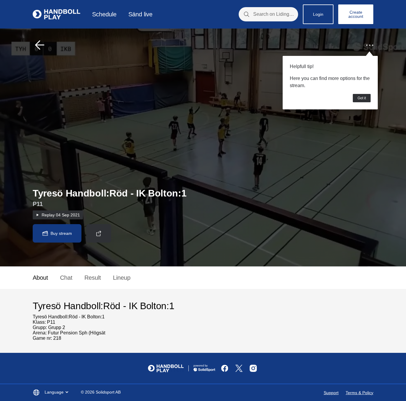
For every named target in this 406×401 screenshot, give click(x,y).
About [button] (40, 278)
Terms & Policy (359, 392)
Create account (355, 14)
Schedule (104, 14)
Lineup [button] (121, 278)
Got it (362, 98)
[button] (40, 45)
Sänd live (140, 14)
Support (331, 392)
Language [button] (54, 392)
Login (318, 14)
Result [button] (92, 278)
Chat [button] (66, 278)
